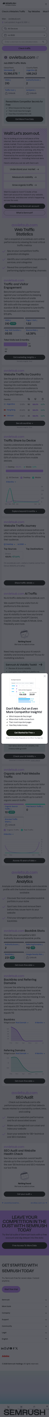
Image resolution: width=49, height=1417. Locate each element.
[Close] (45, 676)
